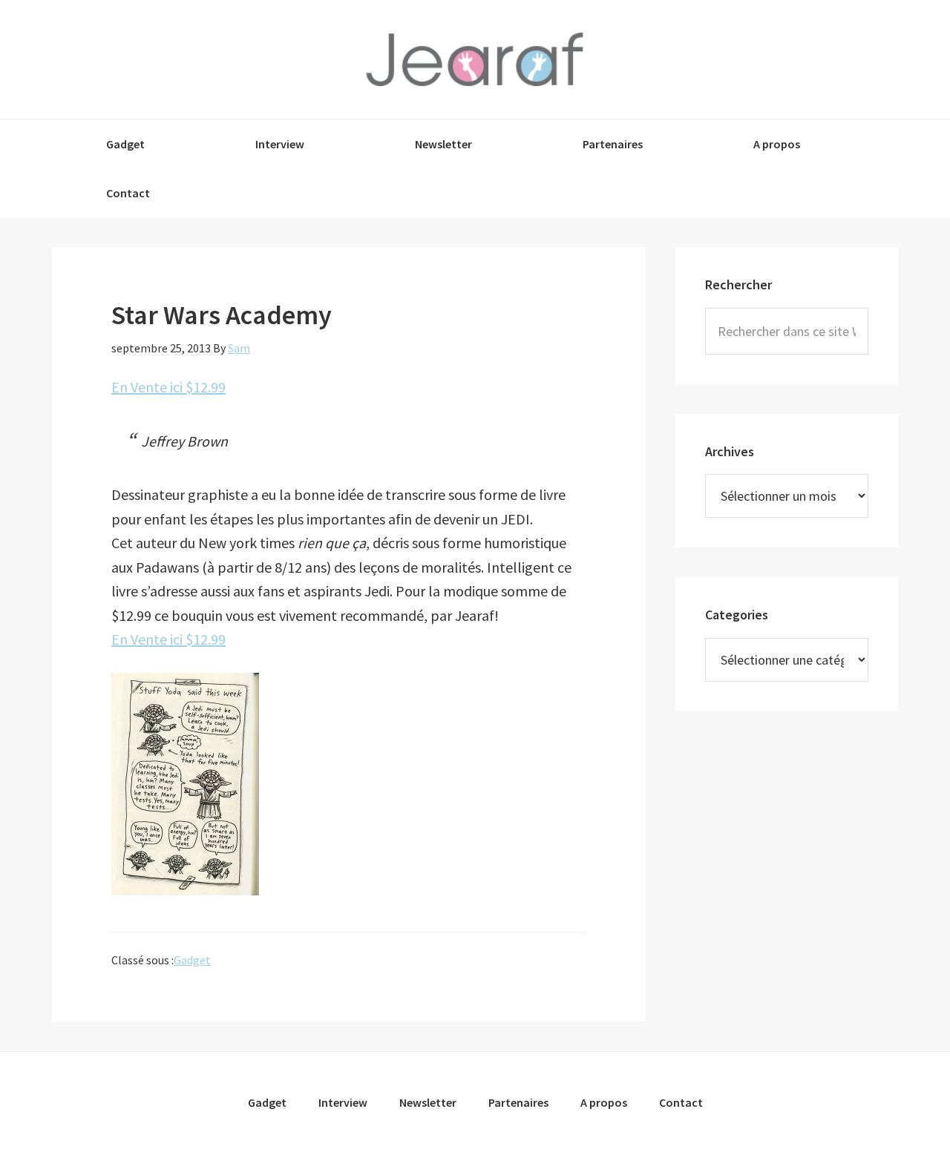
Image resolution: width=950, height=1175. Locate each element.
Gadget (192, 959)
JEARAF (475, 59)
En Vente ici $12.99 (168, 387)
